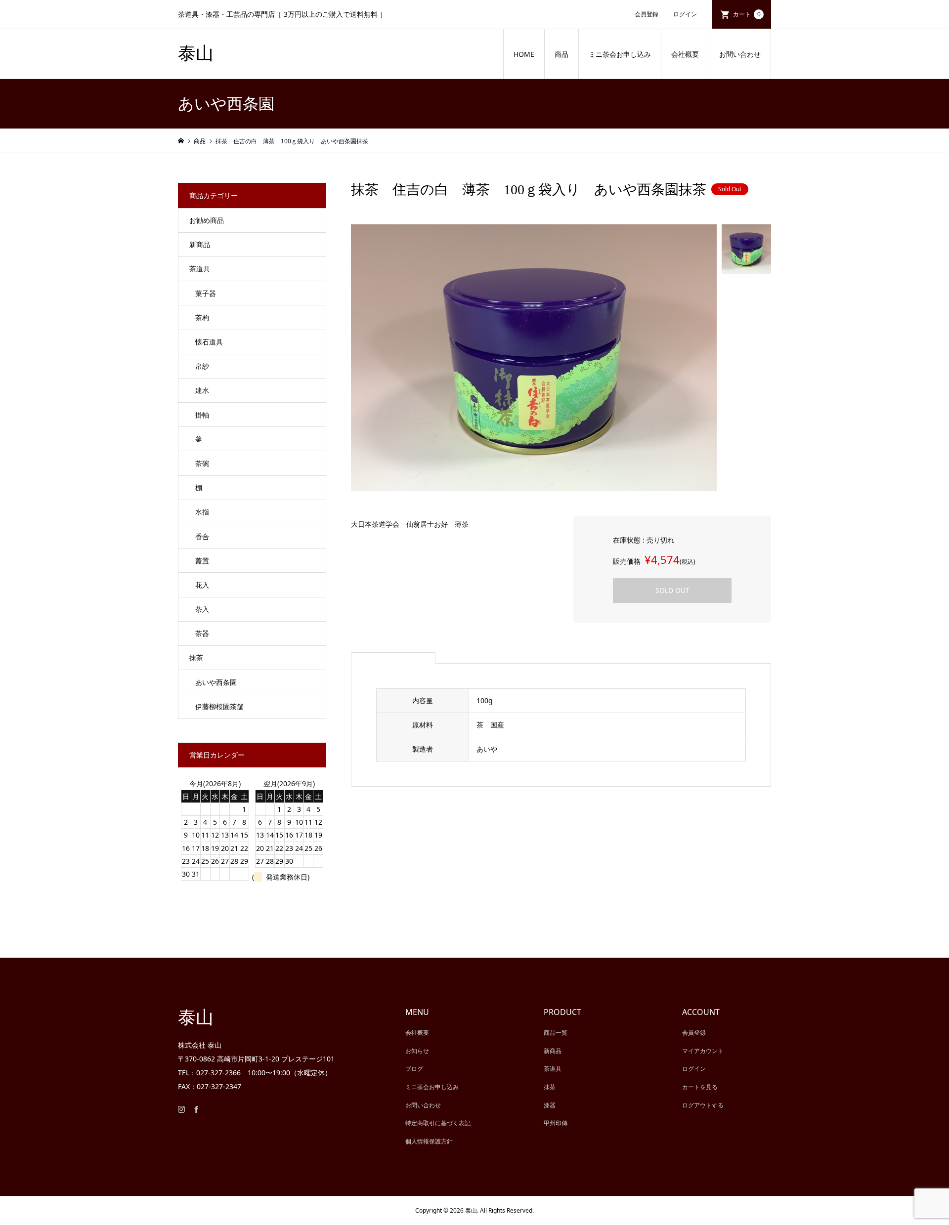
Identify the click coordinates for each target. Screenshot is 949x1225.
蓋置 (202, 560)
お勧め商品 (206, 220)
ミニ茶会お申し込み (620, 54)
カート (747, 14)
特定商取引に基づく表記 (438, 1123)
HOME (524, 54)
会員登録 (646, 14)
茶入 (202, 609)
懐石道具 (209, 341)
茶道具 (199, 268)
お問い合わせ (740, 54)
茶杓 (202, 317)
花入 (202, 585)
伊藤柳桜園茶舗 (219, 706)
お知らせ (417, 1051)
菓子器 (205, 293)
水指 (202, 511)
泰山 (196, 53)
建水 (202, 390)
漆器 (550, 1105)
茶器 (202, 633)
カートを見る (700, 1087)
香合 (202, 536)
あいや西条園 (216, 682)
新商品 (199, 244)
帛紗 (202, 366)
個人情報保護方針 (429, 1141)
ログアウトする (703, 1105)
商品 (561, 54)
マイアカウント (703, 1051)
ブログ (414, 1068)
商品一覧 (555, 1032)
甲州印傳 (555, 1123)
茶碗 (202, 463)
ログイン (685, 14)
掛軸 (202, 415)
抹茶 (196, 657)
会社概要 (685, 54)
